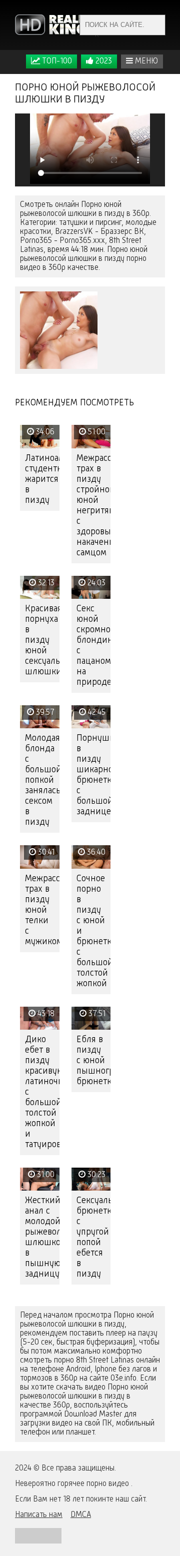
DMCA (80, 1515)
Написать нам (38, 1515)
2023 (103, 61)
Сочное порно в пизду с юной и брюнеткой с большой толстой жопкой (93, 931)
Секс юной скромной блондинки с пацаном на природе (93, 645)
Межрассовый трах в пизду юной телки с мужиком (42, 910)
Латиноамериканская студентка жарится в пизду (42, 479)
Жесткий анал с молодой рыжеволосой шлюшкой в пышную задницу (42, 1237)
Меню (145, 61)
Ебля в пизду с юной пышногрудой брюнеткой (93, 1060)
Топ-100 (56, 61)
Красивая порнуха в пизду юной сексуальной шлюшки (42, 640)
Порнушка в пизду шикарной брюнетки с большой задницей (93, 775)
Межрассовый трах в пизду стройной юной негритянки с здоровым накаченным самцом (93, 505)
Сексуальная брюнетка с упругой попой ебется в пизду (93, 1237)
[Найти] (155, 25)
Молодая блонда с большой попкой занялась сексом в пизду (42, 780)
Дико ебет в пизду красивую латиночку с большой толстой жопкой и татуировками (42, 1092)
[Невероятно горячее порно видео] (57, 25)
